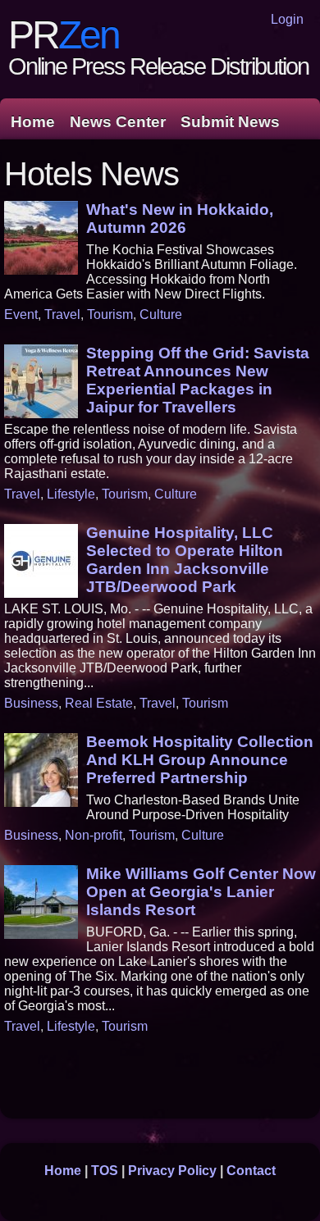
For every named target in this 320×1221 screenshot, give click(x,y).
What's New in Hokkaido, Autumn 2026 (179, 218)
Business (31, 703)
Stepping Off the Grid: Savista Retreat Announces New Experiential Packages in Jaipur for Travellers (197, 380)
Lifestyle (71, 494)
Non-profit (93, 835)
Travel (62, 314)
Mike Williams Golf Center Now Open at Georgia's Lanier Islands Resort (201, 891)
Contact (251, 1171)
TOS (104, 1171)
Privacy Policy (172, 1171)
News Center (118, 121)
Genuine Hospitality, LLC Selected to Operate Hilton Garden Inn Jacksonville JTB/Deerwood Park (184, 559)
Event (21, 314)
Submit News (230, 121)
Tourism (110, 314)
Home (33, 121)
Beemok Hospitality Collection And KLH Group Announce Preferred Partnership (199, 759)
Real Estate (99, 703)
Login (287, 19)
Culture (160, 314)
